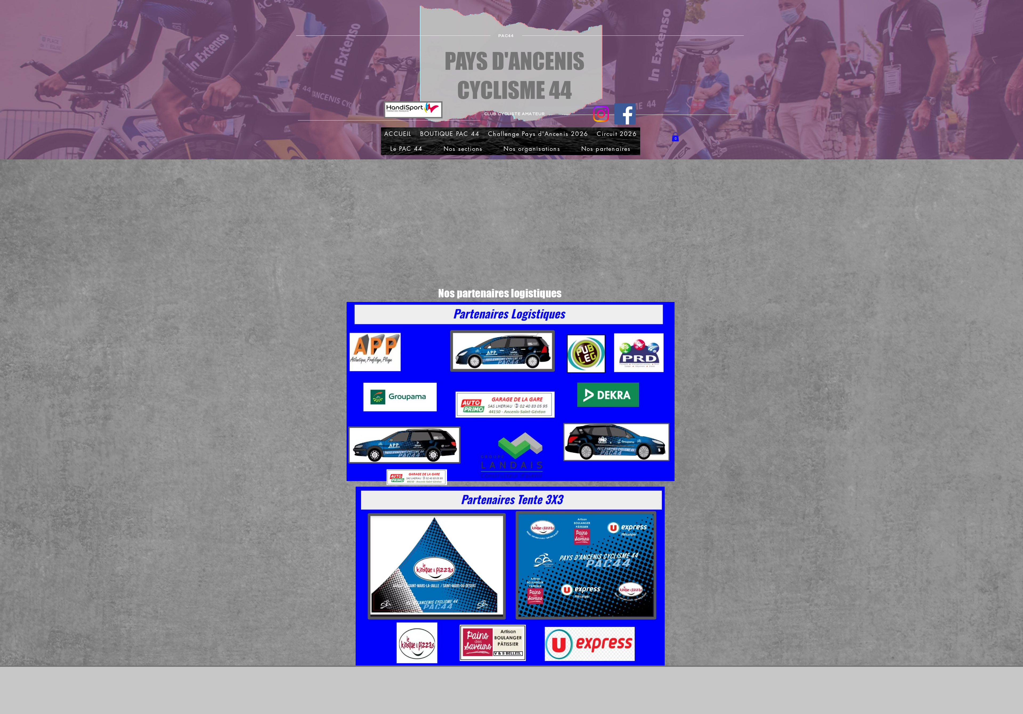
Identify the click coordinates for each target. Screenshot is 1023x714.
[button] (675, 136)
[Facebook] (625, 113)
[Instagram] (601, 113)
